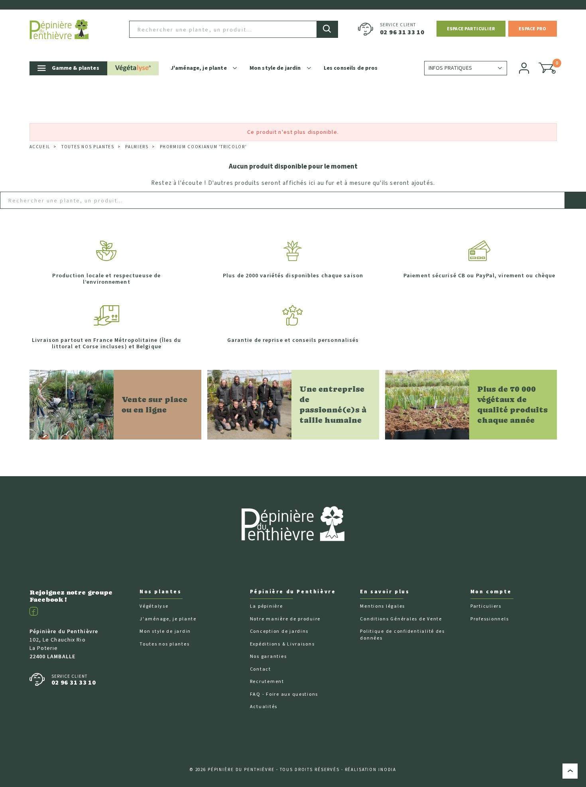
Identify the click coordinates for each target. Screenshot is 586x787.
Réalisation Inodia (371, 770)
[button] (471, 29)
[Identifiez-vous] (524, 68)
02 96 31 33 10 (402, 32)
